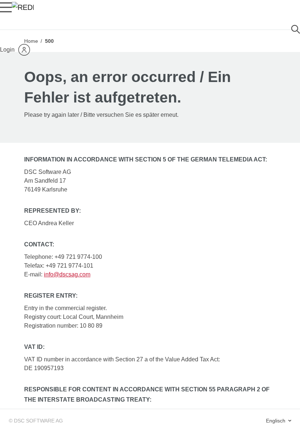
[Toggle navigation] (6, 7)
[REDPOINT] (23, 7)
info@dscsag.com (67, 274)
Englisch (276, 421)
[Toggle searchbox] (295, 29)
